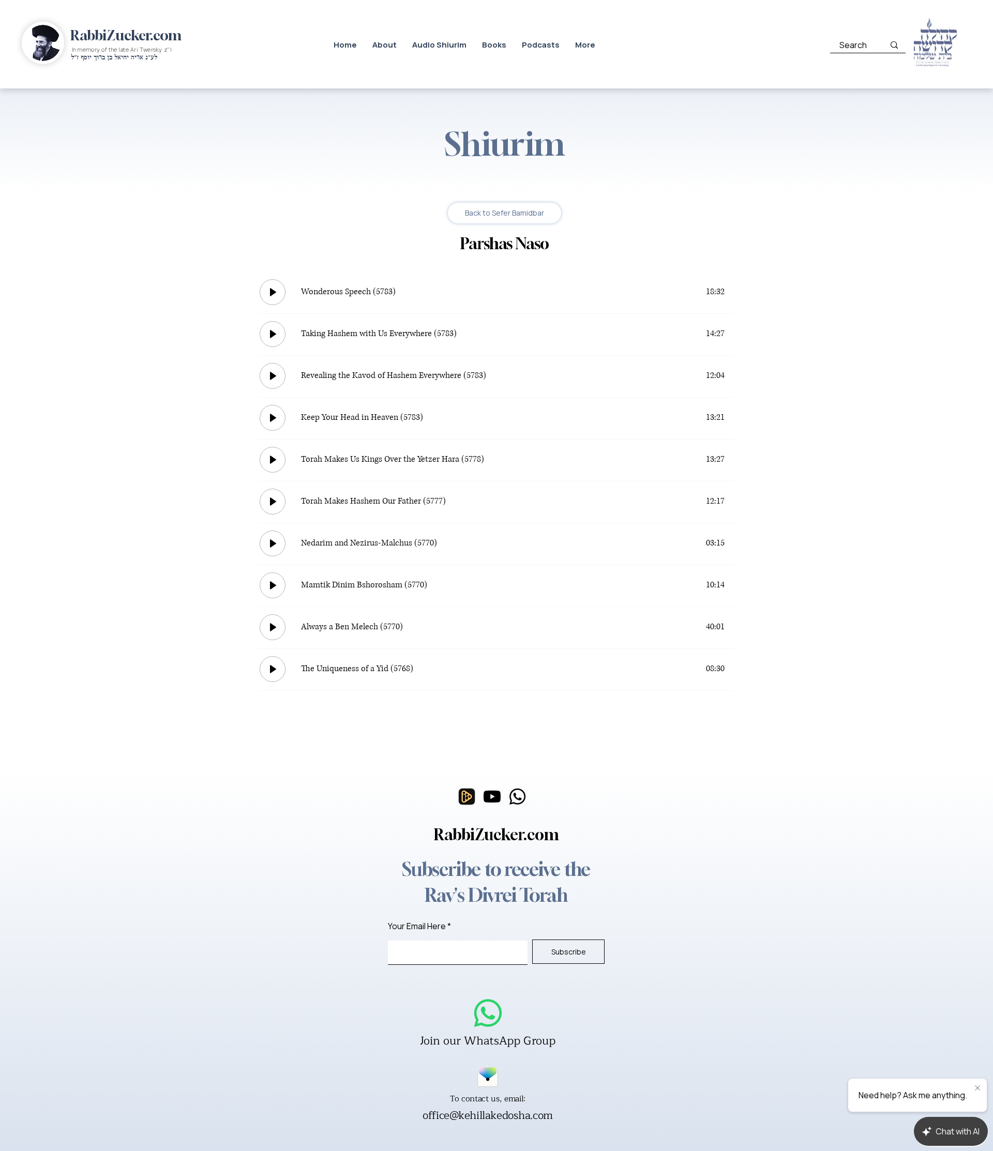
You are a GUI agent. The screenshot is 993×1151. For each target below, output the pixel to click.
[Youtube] (492, 796)
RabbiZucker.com (126, 35)
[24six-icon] (467, 796)
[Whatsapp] (517, 796)
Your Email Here (417, 926)
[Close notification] (977, 1088)
